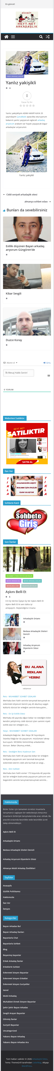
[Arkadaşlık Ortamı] (12, 620)
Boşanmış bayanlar (29, 586)
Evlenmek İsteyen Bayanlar (15, 972)
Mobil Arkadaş (10, 996)
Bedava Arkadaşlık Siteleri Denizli (35, 632)
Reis (5, 696)
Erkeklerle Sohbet (11, 967)
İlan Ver (6, 903)
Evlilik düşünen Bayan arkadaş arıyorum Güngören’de (25, 248)
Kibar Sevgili (13, 293)
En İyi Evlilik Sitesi (18, 713)
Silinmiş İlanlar (10, 1019)
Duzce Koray (14, 340)
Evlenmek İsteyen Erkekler (15, 978)
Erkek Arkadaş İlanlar (15, 76)
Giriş (48, 362)
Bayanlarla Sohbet (11, 943)
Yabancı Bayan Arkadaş (14, 1036)
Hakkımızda (8, 897)
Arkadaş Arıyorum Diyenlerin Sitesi (31, 646)
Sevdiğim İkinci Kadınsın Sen (22, 751)
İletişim (6, 909)
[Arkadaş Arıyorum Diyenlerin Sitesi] (12, 648)
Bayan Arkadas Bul (13, 581)
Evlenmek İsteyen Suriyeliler (16, 984)
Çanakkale (21, 116)
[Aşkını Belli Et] (27, 559)
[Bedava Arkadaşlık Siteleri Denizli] (12, 634)
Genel (5, 990)
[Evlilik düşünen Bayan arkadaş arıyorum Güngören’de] (27, 218)
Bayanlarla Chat (13, 586)
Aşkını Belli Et (17, 591)
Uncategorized (10, 1030)
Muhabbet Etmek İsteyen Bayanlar (19, 576)
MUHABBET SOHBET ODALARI (22, 696)
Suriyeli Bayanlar (11, 1025)
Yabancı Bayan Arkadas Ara (16, 1042)
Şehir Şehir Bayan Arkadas (15, 1007)
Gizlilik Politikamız (11, 891)
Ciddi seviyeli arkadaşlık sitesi (21, 194)
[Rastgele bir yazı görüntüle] (47, 36)
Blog (5, 949)
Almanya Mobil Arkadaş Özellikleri (19, 868)
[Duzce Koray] (27, 309)
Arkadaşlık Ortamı (31, 618)
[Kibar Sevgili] (27, 265)
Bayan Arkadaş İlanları (32, 581)
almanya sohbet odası (36, 201)
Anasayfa (7, 885)
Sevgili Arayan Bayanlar (14, 1013)
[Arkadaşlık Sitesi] (6, 36)
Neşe (5, 731)
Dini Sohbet (14, 769)
